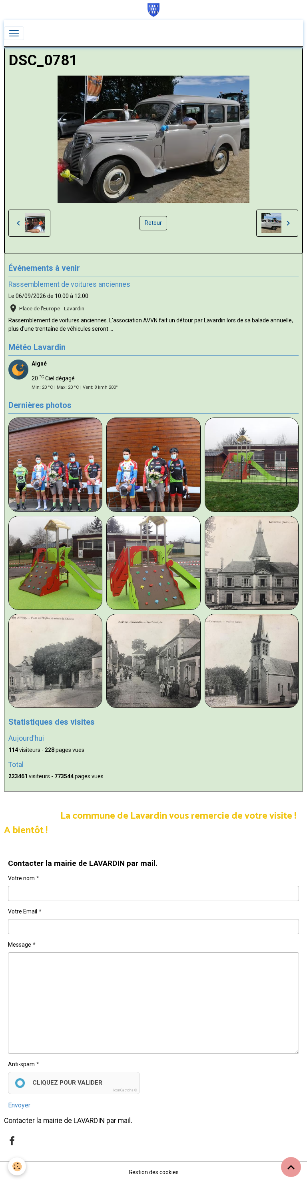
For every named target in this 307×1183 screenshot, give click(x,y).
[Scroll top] (291, 1167)
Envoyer (19, 1105)
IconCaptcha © (125, 1090)
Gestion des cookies (154, 1172)
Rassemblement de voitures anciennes (69, 284)
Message (19, 944)
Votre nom (21, 878)
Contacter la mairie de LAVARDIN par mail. (68, 1121)
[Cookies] (17, 1166)
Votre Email (22, 911)
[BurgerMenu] (14, 33)
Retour (153, 223)
